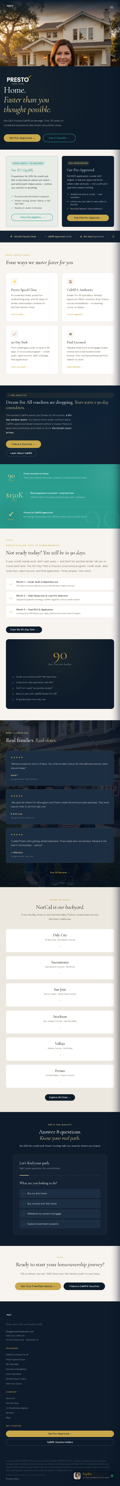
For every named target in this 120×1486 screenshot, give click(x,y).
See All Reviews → (60, 872)
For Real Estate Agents (17, 1408)
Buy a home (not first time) (42, 1203)
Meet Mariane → (75, 367)
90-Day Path (12, 1364)
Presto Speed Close (15, 1359)
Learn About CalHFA (21, 453)
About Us (10, 1398)
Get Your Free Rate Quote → (38, 1286)
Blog (8, 1417)
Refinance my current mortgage (44, 1213)
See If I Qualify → (59, 138)
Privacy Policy (12, 1479)
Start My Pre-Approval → (88, 217)
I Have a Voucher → (23, 444)
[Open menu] (111, 7)
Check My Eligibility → (32, 217)
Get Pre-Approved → (22, 138)
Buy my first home (37, 1193)
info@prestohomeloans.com (19, 1331)
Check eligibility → (76, 314)
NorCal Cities (12, 1403)
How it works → (18, 314)
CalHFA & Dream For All (17, 1354)
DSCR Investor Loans (16, 1379)
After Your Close (14, 1383)
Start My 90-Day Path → (24, 629)
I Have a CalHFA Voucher (84, 1286)
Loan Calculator (14, 1374)
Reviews (10, 1412)
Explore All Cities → (59, 1097)
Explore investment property (43, 1224)
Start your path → (19, 367)
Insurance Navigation (16, 1369)
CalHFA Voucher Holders (60, 1442)
